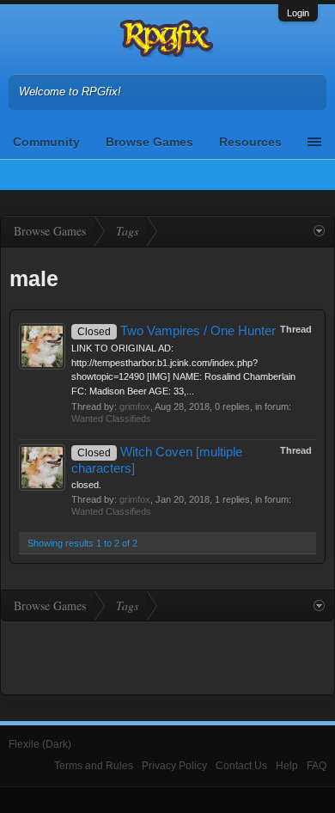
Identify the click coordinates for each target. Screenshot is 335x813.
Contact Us (241, 766)
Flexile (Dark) (40, 744)
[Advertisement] (167, 656)
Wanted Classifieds (111, 418)
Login (298, 13)
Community (46, 142)
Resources (250, 142)
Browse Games (149, 142)
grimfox (134, 406)
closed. (86, 485)
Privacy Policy (174, 766)
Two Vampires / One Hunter (176, 331)
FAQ (316, 766)
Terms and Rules (93, 766)
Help (287, 766)
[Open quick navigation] (319, 231)
